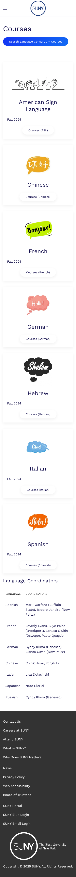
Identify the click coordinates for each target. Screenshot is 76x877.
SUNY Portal (12, 806)
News (7, 768)
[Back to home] (38, 8)
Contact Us (12, 721)
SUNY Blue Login (16, 815)
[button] (5, 8)
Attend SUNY (13, 739)
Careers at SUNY (16, 730)
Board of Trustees (17, 795)
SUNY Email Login (17, 824)
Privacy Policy (14, 777)
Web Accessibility (16, 786)
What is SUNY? (14, 748)
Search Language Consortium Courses (35, 41)
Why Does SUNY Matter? (22, 757)
